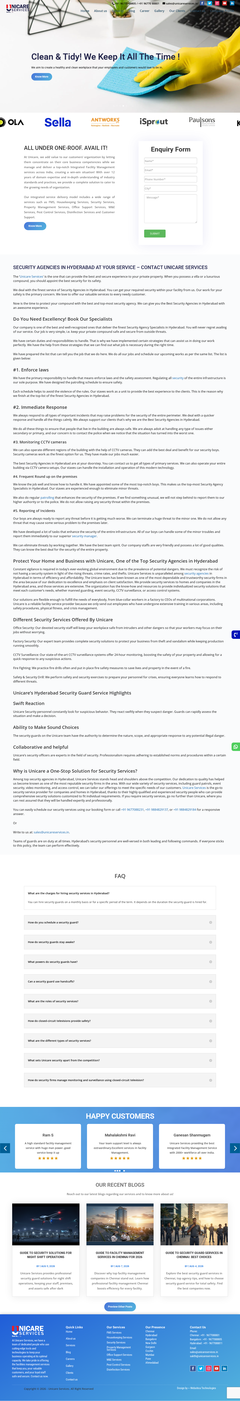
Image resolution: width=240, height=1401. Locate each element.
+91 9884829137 (156, 810)
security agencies (196, 573)
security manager (84, 536)
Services (118, 11)
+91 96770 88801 (148, 3)
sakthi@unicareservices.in (204, 1356)
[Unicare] (48, 122)
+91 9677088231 (132, 810)
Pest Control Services (118, 1364)
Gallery (159, 11)
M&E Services (114, 1359)
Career (144, 11)
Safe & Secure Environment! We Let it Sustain (118, 55)
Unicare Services (31, 276)
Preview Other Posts (120, 1306)
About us (100, 11)
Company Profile (222, 11)
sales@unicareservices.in (51, 832)
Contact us (197, 11)
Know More (41, 78)
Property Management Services (119, 1348)
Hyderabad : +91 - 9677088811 (206, 1343)
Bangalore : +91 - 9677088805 (206, 1339)
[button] (5, 1148)
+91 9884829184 (184, 810)
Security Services (116, 1342)
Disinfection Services (118, 1369)
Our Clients (177, 11)
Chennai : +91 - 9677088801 (205, 1335)
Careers (70, 1359)
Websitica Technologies (203, 1388)
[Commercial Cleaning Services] (96, 122)
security (178, 378)
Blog (132, 11)
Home (85, 11)
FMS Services (114, 1332)
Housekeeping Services (119, 1337)
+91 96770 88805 (125, 3)
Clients (69, 1372)
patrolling (47, 498)
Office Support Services (119, 1355)
